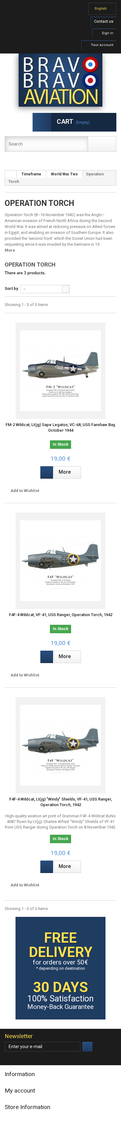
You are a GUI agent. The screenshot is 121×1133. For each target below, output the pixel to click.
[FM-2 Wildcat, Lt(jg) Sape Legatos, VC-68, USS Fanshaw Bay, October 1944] (60, 370)
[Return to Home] (11, 174)
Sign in (107, 33)
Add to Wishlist (24, 490)
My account (20, 1090)
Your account (101, 45)
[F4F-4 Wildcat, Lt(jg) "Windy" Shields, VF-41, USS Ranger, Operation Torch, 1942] (60, 745)
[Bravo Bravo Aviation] (60, 80)
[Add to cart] (46, 472)
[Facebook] (8, 1059)
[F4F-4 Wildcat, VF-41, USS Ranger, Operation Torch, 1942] (60, 560)
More (10, 250)
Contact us (103, 21)
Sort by (11, 288)
